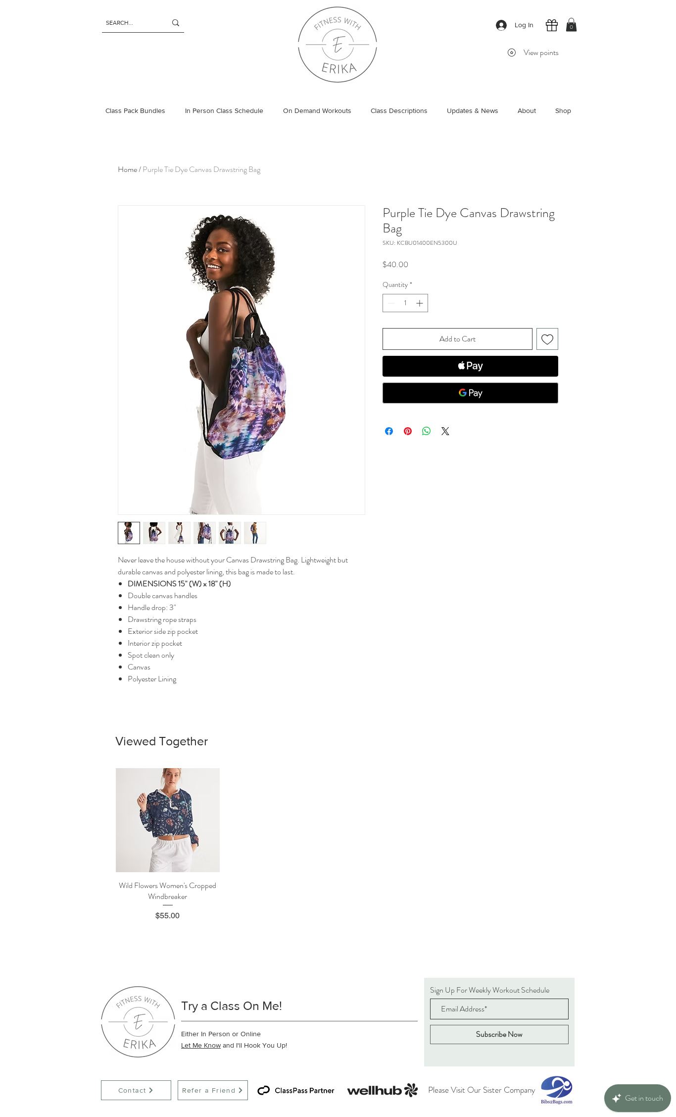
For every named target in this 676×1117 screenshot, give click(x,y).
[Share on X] (445, 431)
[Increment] (420, 303)
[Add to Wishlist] (547, 339)
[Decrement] (390, 303)
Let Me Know (201, 1045)
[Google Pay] (470, 393)
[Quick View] (168, 820)
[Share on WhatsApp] (427, 431)
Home (127, 169)
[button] (571, 24)
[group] (338, 845)
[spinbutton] (405, 303)
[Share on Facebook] (389, 431)
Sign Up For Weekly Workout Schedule (489, 990)
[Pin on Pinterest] (408, 431)
